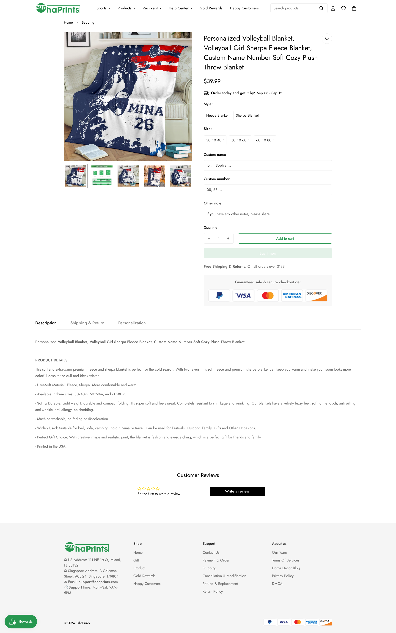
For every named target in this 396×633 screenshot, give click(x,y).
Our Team (279, 552)
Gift (136, 560)
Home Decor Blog (286, 568)
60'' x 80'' (265, 140)
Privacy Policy (283, 575)
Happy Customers (244, 8)
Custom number (217, 179)
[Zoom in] (182, 42)
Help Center (179, 8)
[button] (354, 8)
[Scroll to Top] (387, 608)
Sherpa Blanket (247, 115)
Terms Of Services (285, 560)
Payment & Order (216, 560)
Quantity (210, 227)
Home (68, 22)
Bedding (88, 22)
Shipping (209, 568)
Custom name (215, 154)
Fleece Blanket (217, 115)
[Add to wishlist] (327, 38)
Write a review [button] (237, 491)
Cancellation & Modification (224, 575)
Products (125, 8)
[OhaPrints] (58, 8)
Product (139, 568)
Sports (101, 8)
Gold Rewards (211, 8)
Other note (212, 203)
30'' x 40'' (215, 140)
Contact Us (211, 552)
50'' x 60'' (240, 140)
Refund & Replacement (220, 583)
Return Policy (213, 591)
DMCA (277, 583)
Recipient (150, 8)
